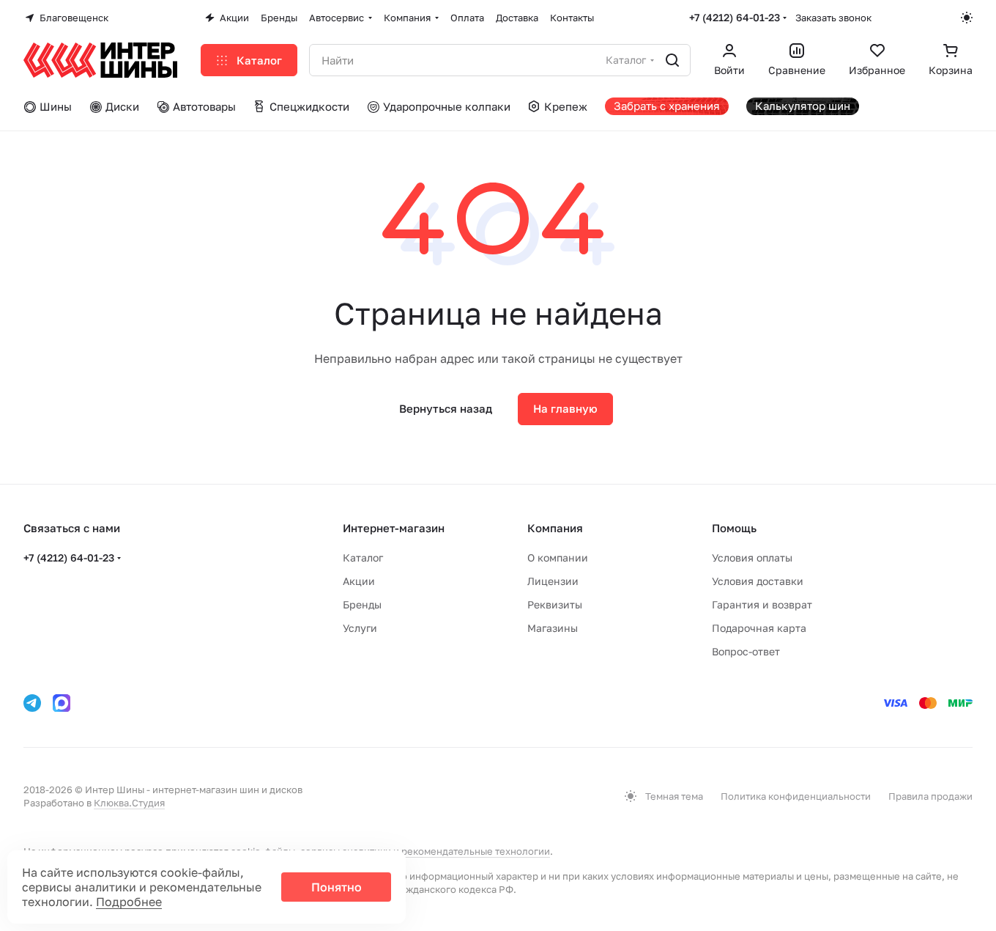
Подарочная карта (759, 628)
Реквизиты (554, 604)
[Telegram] (32, 703)
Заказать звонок (833, 17)
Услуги (360, 628)
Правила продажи (930, 796)
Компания (555, 527)
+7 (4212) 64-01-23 (734, 17)
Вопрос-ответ (746, 651)
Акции (359, 581)
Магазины (552, 628)
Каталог (363, 557)
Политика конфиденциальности (796, 796)
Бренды (362, 604)
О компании (557, 557)
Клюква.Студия (129, 803)
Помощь (734, 527)
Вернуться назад (445, 408)
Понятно (336, 887)
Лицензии (553, 581)
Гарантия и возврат (762, 604)
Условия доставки (757, 581)
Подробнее (129, 901)
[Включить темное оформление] (967, 17)
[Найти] (672, 60)
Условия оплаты (752, 557)
